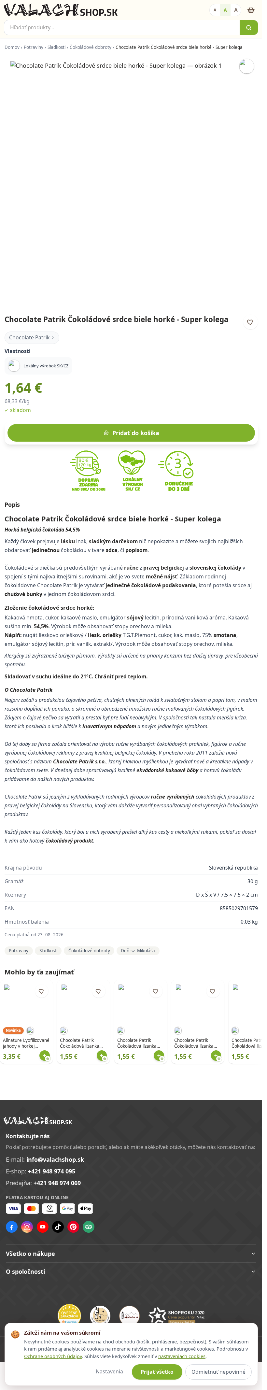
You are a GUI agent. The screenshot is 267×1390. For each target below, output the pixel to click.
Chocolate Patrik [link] (29, 337)
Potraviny (33, 47)
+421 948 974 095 (51, 1171)
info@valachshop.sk (55, 1159)
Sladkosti (56, 47)
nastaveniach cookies (181, 1356)
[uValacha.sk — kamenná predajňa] (129, 1316)
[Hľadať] (249, 27)
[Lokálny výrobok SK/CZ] (246, 66)
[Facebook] (12, 1227)
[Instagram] (27, 1227)
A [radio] (215, 10)
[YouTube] (43, 1227)
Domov (12, 47)
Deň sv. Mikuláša (138, 951)
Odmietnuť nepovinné (218, 1371)
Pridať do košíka (135, 433)
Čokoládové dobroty (90, 47)
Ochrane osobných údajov (53, 1356)
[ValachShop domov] (61, 10)
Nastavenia (109, 1371)
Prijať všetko (157, 1371)
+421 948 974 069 (57, 1183)
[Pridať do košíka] (44, 1055)
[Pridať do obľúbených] (250, 322)
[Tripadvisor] (88, 1227)
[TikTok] (58, 1227)
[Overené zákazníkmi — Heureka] (69, 1315)
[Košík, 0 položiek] (251, 10)
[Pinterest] (73, 1227)
